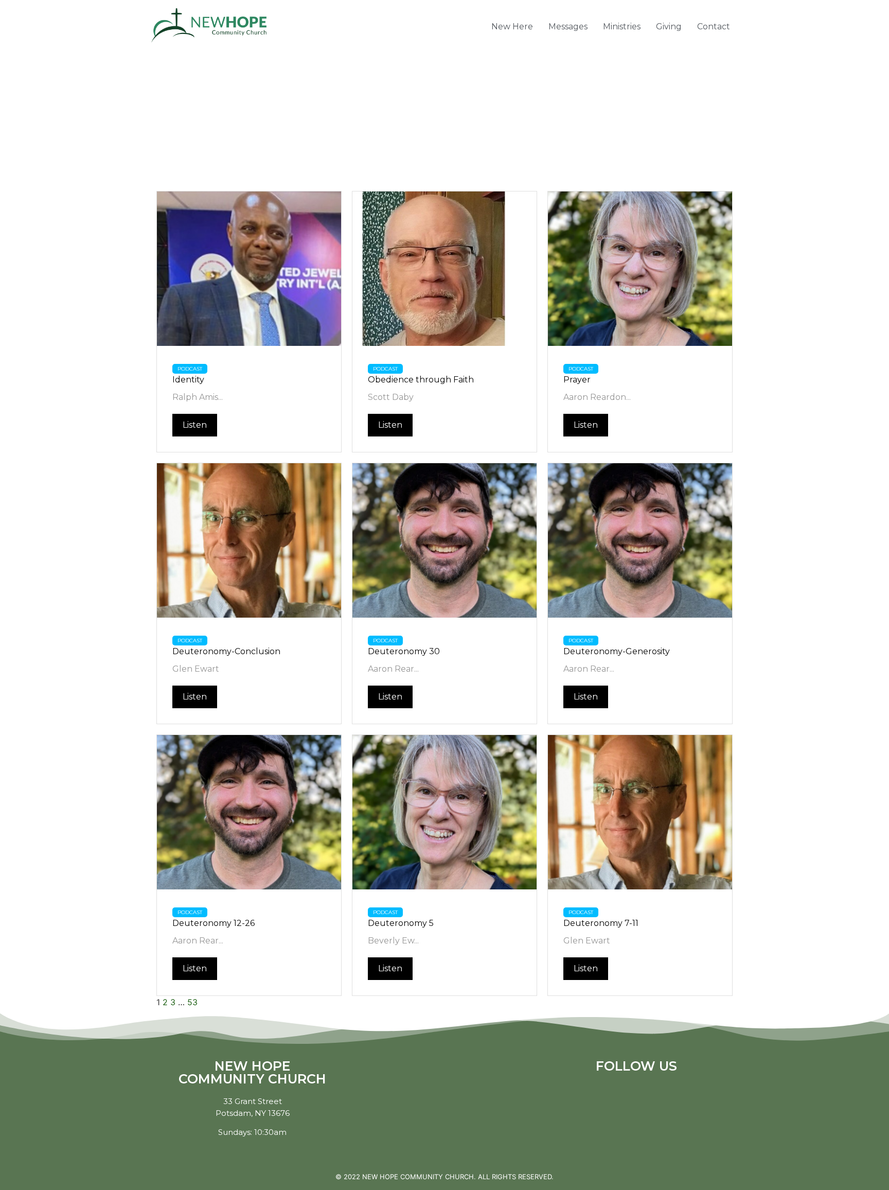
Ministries (622, 26)
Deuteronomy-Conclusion (226, 651)
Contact (713, 26)
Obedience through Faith (421, 379)
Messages (568, 26)
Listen (195, 425)
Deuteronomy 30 (404, 651)
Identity (188, 379)
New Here (512, 26)
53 (192, 1002)
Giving (669, 26)
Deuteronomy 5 (401, 923)
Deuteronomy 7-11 (600, 923)
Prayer (577, 379)
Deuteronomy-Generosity (616, 651)
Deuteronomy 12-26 (213, 923)
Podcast (189, 368)
